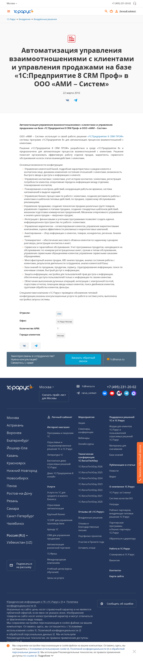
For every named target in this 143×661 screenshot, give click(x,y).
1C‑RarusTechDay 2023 (90, 484)
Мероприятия (86, 417)
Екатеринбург (18, 440)
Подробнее (44, 655)
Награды (114, 504)
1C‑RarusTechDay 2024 (90, 478)
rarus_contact (89, 393)
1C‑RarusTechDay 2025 (90, 472)
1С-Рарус (11, 19)
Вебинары (84, 438)
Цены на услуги (55, 577)
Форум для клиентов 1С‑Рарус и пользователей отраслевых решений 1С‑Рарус (121, 433)
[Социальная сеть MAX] (133, 393)
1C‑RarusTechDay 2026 (90, 466)
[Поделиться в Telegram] (75, 101)
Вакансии (114, 560)
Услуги (51, 486)
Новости (114, 470)
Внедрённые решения (45, 19)
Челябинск (15, 523)
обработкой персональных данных (31, 634)
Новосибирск (17, 478)
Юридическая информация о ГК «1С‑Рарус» (34, 601)
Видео (112, 476)
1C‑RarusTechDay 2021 (90, 495)
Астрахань (15, 425)
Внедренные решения (90, 517)
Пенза (12, 485)
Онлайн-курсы (86, 443)
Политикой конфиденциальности (88, 648)
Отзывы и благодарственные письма (88, 527)
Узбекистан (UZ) (19, 542)
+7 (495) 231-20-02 (121, 3)
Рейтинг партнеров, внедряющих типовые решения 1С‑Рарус (121, 513)
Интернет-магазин (58, 427)
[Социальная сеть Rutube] (119, 393)
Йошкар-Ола (17, 448)
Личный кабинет (62, 417)
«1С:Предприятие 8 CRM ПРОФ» (105, 136)
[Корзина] (111, 11)
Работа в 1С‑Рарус (119, 548)
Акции (81, 423)
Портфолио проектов (90, 536)
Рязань (12, 501)
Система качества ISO (121, 498)
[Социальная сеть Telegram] (126, 393)
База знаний (116, 454)
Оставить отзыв (86, 547)
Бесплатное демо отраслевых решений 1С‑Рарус (59, 464)
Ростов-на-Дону (19, 493)
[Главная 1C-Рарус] (57, 11)
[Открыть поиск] (106, 11)
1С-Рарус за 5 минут (120, 492)
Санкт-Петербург (20, 516)
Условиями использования (50, 648)
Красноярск (16, 463)
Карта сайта (116, 576)
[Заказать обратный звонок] (134, 3)
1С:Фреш (52, 553)
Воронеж (14, 432)
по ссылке (13, 641)
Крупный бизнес (56, 514)
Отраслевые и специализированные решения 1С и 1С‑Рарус (59, 445)
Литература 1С (55, 454)
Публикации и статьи (122, 464)
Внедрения (24, 19)
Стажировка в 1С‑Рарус (121, 554)
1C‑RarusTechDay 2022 (90, 490)
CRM (59, 314)
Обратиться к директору (122, 538)
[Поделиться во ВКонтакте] (68, 101)
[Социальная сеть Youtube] (112, 393)
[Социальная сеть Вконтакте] (104, 393)
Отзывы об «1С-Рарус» (91, 511)
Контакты (115, 570)
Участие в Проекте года (91, 541)
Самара (13, 508)
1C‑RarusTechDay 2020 (90, 501)
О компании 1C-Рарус (122, 486)
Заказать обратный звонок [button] (83, 359)
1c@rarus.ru (117, 359)
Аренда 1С (52, 529)
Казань (12, 455)
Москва (13, 417)
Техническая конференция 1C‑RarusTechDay (88, 457)
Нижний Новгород (22, 470)
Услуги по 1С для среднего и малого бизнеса (57, 496)
